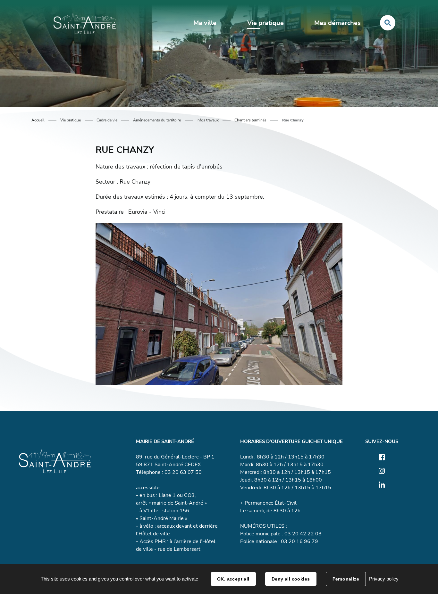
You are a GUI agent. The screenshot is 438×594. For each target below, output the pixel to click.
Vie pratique (70, 120)
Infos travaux (208, 120)
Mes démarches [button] (337, 23)
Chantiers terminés (250, 120)
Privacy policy (384, 579)
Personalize (346, 579)
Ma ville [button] (204, 23)
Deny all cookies (291, 579)
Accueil (38, 120)
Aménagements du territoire (157, 120)
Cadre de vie (107, 120)
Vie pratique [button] (265, 23)
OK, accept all (233, 579)
